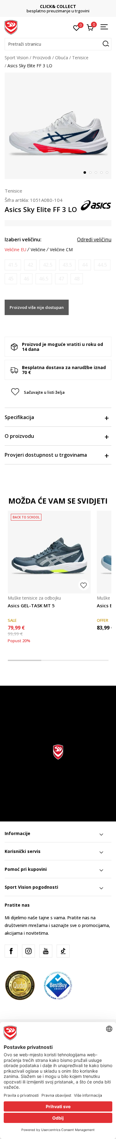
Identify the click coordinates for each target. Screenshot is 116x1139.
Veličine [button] (38, 249)
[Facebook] (11, 951)
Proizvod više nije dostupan (37, 307)
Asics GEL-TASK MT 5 (31, 605)
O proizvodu (19, 436)
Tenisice (80, 57)
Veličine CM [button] (61, 249)
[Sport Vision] (11, 26)
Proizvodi (41, 57)
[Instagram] (28, 951)
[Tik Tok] (63, 951)
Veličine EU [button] (15, 249)
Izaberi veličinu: (23, 239)
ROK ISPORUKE (61, 6)
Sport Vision (16, 57)
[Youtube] (46, 951)
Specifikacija (19, 417)
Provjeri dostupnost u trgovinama (46, 454)
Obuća (61, 57)
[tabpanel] (58, 126)
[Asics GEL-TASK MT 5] (49, 552)
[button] (58, 44)
